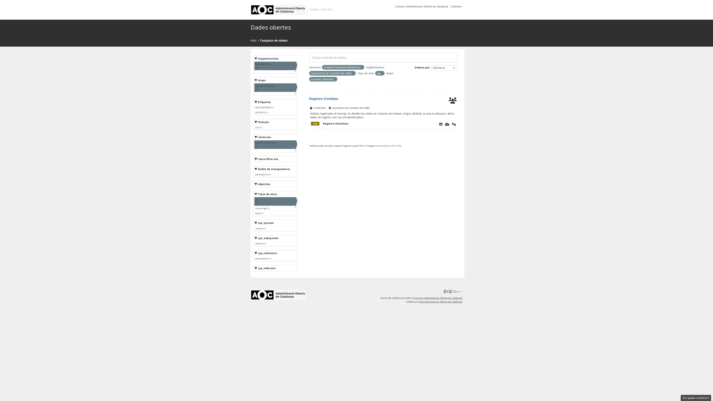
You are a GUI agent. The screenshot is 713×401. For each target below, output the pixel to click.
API (365, 145)
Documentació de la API (387, 145)
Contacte (456, 6)
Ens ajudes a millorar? (696, 398)
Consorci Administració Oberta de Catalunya (421, 6)
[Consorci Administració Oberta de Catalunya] (452, 292)
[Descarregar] (447, 124)
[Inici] (279, 10)
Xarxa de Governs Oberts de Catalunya (440, 301)
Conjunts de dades (274, 40)
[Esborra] (361, 67)
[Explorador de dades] (440, 124)
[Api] (454, 124)
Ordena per (421, 67)
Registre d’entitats (323, 99)
